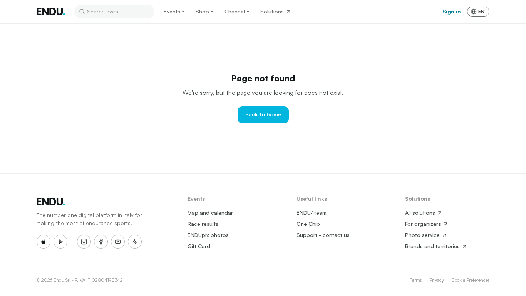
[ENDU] (51, 11)
